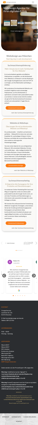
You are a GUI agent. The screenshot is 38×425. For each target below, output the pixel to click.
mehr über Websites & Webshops (23, 170)
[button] (36, 243)
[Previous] (4, 276)
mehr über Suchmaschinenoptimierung (22, 113)
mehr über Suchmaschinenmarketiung (22, 228)
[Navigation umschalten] (32, 2)
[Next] (34, 276)
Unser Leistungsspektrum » (19, 31)
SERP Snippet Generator (8, 362)
